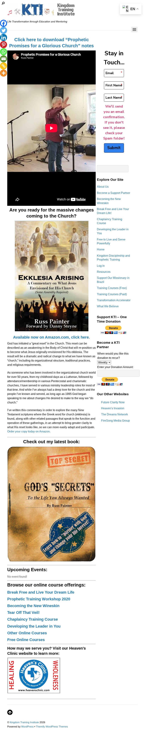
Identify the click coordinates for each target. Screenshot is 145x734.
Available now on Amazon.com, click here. (51, 337)
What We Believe (108, 306)
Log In (101, 265)
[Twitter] (3, 30)
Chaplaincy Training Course (32, 619)
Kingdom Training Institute (24, 722)
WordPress (27, 726)
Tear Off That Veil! (23, 612)
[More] (3, 73)
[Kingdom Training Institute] (41, 14)
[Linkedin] (3, 37)
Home (101, 249)
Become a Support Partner (113, 192)
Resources (104, 271)
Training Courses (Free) (112, 288)
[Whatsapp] (3, 51)
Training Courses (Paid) (112, 294)
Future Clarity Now (113, 402)
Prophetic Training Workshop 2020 (38, 599)
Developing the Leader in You (33, 626)
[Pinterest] (3, 44)
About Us (103, 186)
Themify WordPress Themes (52, 726)
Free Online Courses (26, 639)
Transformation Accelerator (113, 300)
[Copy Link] (3, 65)
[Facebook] (3, 23)
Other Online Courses (27, 633)
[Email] (3, 58)
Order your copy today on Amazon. (28, 431)
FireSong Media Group (115, 420)
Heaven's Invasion (112, 408)
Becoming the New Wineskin (33, 606)
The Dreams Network (114, 414)
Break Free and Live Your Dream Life (40, 592)
